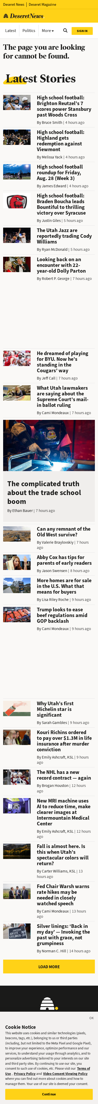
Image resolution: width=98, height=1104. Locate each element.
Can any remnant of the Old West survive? (63, 531)
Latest (10, 30)
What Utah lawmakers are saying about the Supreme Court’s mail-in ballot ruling (63, 396)
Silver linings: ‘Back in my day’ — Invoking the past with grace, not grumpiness (63, 935)
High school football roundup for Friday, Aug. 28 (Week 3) (60, 172)
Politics (28, 30)
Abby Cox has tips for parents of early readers (64, 560)
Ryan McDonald (54, 249)
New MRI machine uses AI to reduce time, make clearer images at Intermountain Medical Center (63, 812)
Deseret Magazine (42, 4)
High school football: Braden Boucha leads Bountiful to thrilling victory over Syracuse (61, 204)
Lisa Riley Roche (55, 599)
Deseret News (13, 4)
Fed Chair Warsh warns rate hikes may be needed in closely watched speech (63, 895)
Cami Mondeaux (55, 412)
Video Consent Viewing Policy (65, 1073)
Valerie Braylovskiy (57, 542)
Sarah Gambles (54, 722)
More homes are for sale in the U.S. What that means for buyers (64, 586)
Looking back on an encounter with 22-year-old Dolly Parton (61, 265)
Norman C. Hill (54, 951)
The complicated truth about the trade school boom (44, 492)
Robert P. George (56, 278)
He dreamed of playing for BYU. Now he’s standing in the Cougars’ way (62, 362)
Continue (49, 1094)
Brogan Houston (55, 785)
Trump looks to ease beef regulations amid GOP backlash (62, 615)
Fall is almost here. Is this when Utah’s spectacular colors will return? (63, 855)
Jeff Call (48, 378)
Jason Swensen (54, 570)
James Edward (54, 186)
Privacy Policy (25, 1073)
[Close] (91, 1019)
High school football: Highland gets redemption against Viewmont (60, 141)
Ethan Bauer (22, 510)
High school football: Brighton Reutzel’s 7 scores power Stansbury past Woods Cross (64, 106)
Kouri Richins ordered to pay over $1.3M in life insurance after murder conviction (64, 741)
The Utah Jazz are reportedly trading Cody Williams (64, 236)
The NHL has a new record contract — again (64, 775)
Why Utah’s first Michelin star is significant (55, 709)
